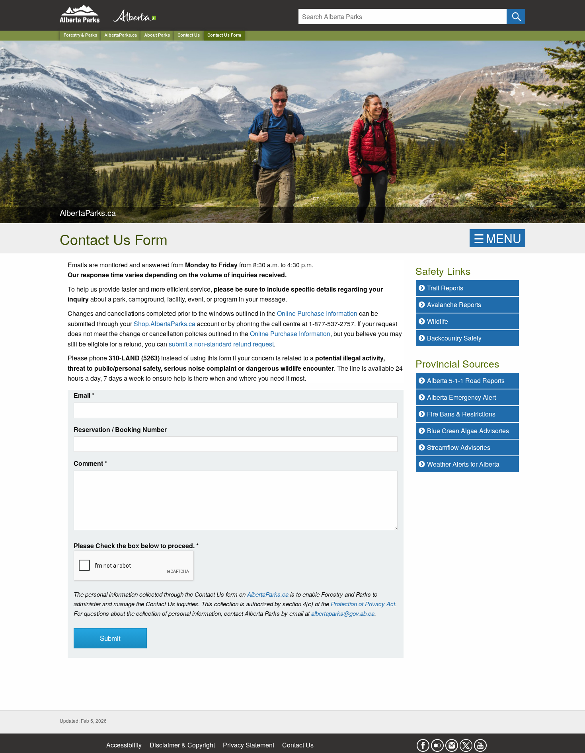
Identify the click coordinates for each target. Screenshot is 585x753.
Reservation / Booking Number (120, 429)
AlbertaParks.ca (121, 35)
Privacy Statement (248, 744)
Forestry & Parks (80, 35)
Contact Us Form (224, 35)
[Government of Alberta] (132, 13)
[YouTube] (480, 742)
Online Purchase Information (317, 313)
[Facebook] (423, 742)
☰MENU (497, 238)
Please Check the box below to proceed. (136, 545)
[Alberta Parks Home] (84, 13)
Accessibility (124, 744)
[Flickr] (437, 742)
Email (84, 395)
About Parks (157, 35)
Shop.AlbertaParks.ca (164, 323)
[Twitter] (466, 742)
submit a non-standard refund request (221, 343)
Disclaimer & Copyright (182, 744)
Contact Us (188, 35)
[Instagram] (451, 742)
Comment (90, 463)
